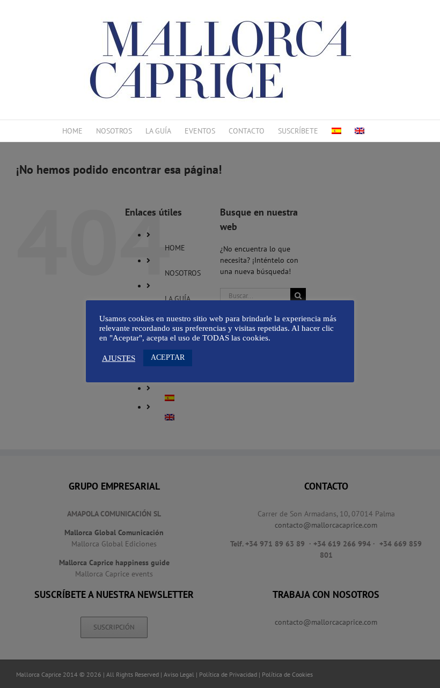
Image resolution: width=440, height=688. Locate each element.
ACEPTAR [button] (168, 357)
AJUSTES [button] (118, 358)
